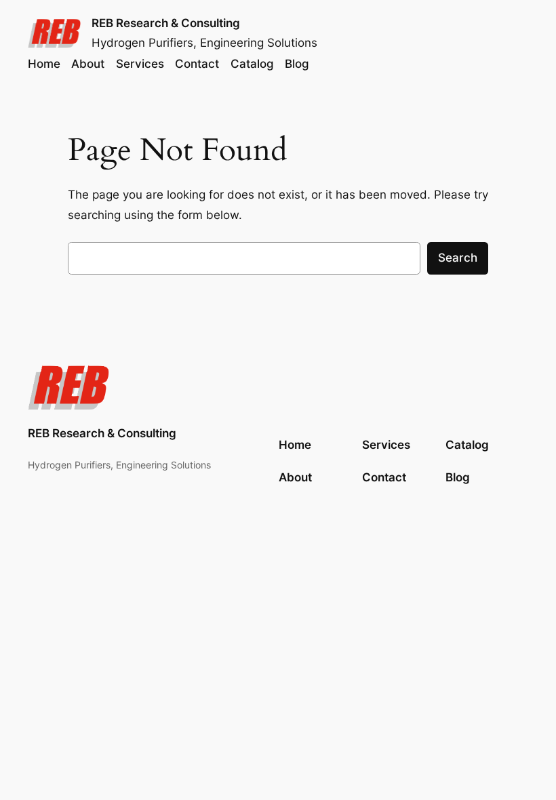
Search (457, 257)
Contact (384, 477)
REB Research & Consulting (166, 23)
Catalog (467, 445)
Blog (457, 477)
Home (44, 64)
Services (386, 445)
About (295, 477)
